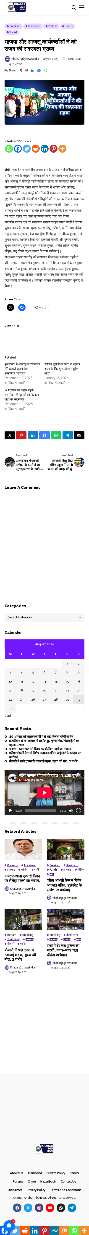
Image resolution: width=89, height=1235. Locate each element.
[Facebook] (18, 149)
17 (10, 690)
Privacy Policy (36, 1190)
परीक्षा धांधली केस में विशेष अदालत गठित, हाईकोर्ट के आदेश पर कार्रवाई (45, 755)
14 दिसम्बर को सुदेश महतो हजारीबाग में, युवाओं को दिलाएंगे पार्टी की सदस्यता (22, 394)
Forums (18, 1181)
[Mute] (71, 810)
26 (33, 699)
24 (10, 699)
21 (56, 690)
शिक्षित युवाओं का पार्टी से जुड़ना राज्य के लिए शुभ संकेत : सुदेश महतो (62, 368)
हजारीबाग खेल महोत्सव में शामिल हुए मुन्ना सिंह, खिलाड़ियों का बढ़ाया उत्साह (44, 743)
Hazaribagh (48, 1181)
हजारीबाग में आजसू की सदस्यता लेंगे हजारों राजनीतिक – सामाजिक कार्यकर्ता (22, 368)
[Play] (10, 810)
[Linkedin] (45, 149)
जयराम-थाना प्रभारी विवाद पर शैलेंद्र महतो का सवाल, (40, 749)
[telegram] (72, 1208)
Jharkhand (35, 1173)
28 (56, 699)
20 (44, 690)
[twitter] (28, 1208)
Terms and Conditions (65, 1190)
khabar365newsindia (25, 59)
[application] (44, 792)
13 (44, 681)
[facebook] (17, 1208)
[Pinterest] (54, 149)
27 (44, 699)
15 (67, 681)
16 (78, 681)
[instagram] (39, 1208)
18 (21, 690)
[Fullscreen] (78, 810)
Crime (32, 1181)
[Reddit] (36, 149)
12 (32, 681)
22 (67, 690)
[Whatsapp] (9, 149)
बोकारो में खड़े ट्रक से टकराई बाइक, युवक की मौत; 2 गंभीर (43, 761)
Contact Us (68, 1181)
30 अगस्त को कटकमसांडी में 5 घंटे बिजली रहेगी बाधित (41, 737)
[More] (62, 149)
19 (32, 690)
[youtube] (50, 1208)
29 (67, 699)
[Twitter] (27, 149)
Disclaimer (15, 1190)
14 (56, 681)
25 (22, 699)
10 (10, 681)
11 (22, 681)
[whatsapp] (61, 1208)
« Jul (8, 716)
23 (78, 690)
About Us (16, 1173)
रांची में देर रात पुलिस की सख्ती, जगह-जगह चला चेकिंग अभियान (63, 950)
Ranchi (74, 1173)
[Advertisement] (44, 1026)
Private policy (56, 1173)
